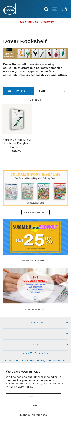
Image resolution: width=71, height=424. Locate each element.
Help (35, 334)
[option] (35, 22)
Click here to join (35, 310)
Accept (33, 396)
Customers (35, 322)
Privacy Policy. (23, 386)
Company (35, 344)
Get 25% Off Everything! (35, 261)
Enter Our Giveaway (35, 212)
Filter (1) (19, 91)
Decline (34, 405)
